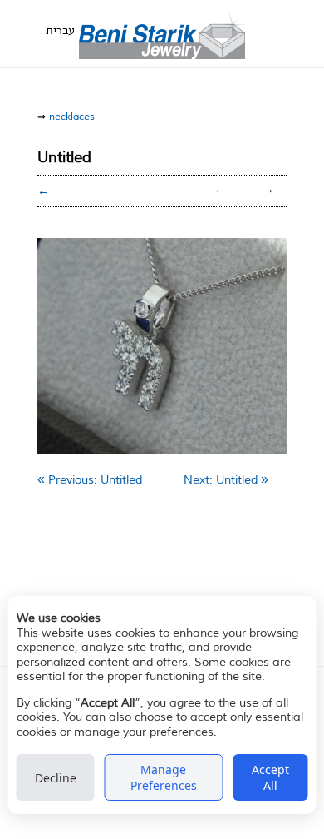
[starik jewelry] (162, 33)
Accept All (270, 777)
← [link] (220, 190)
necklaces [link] (72, 117)
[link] (89, 480)
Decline (55, 778)
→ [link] (268, 190)
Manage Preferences (163, 777)
